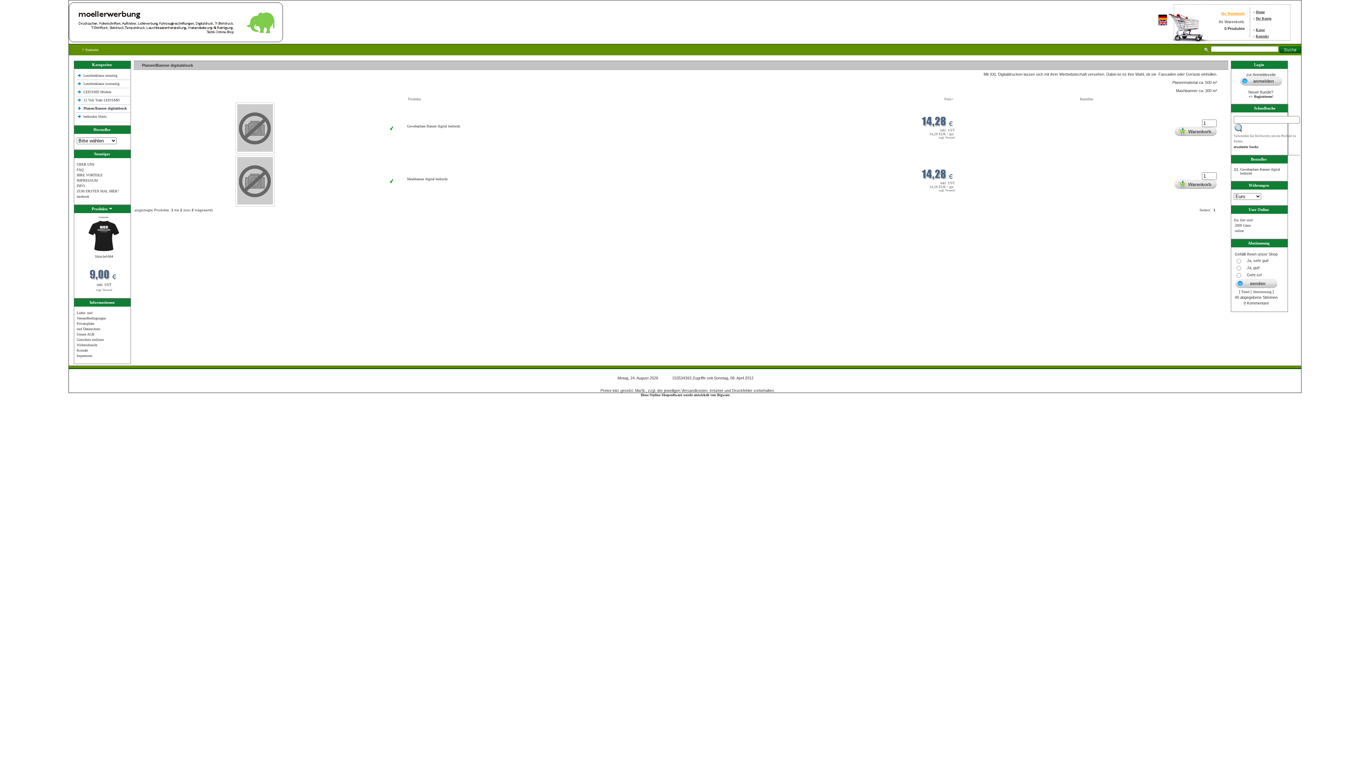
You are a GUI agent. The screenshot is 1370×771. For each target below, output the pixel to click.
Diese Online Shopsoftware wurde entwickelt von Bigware (685, 395)
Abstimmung (1262, 292)
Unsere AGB (86, 334)
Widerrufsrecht (87, 345)
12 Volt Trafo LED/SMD (101, 100)
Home (1260, 12)
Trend (1245, 292)
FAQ (80, 170)
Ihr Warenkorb (1233, 13)
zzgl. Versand (104, 290)
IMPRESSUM (87, 180)
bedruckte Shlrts (95, 117)
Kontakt (1262, 36)
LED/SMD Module (97, 92)
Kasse (1260, 30)
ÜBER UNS (86, 164)
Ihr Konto (1264, 18)
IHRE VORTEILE (90, 175)
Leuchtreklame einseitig (100, 75)
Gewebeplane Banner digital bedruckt (433, 126)
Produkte (414, 99)
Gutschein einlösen (90, 340)
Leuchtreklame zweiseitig (102, 84)
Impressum (84, 356)
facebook (83, 196)
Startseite (91, 50)
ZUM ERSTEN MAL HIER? (98, 191)
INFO (81, 186)
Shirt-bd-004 (104, 256)
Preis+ (949, 99)
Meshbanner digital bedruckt (427, 179)
